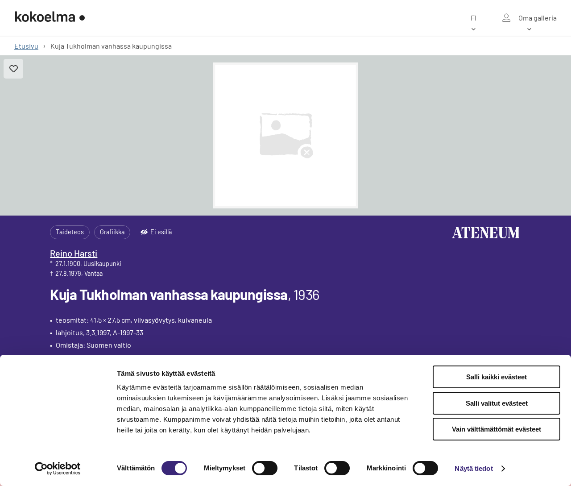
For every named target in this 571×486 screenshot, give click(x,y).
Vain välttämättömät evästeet (496, 429)
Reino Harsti (73, 253)
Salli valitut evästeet (497, 403)
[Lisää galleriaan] (13, 69)
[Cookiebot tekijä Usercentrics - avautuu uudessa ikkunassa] (58, 468)
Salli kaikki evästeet (496, 377)
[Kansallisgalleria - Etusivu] (50, 18)
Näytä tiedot (473, 468)
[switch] (264, 468)
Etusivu (26, 46)
